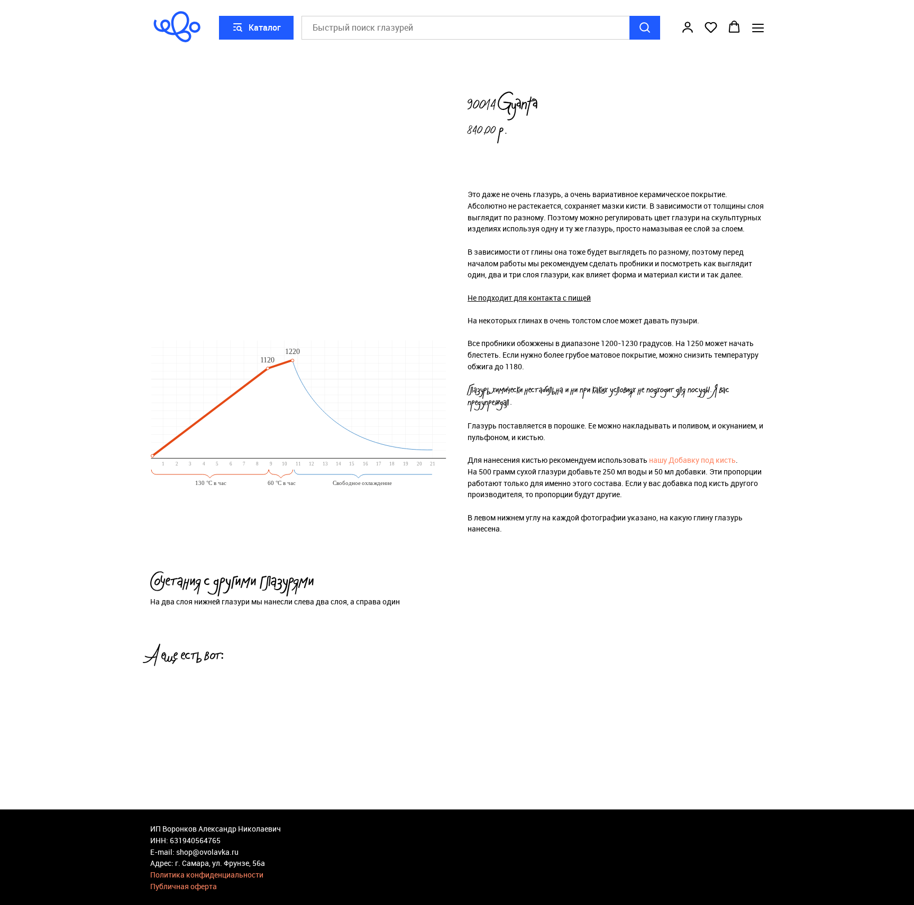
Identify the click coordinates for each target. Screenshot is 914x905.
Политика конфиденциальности (206, 875)
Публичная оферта (183, 886)
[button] (687, 27)
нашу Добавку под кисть (692, 460)
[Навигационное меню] (758, 28)
